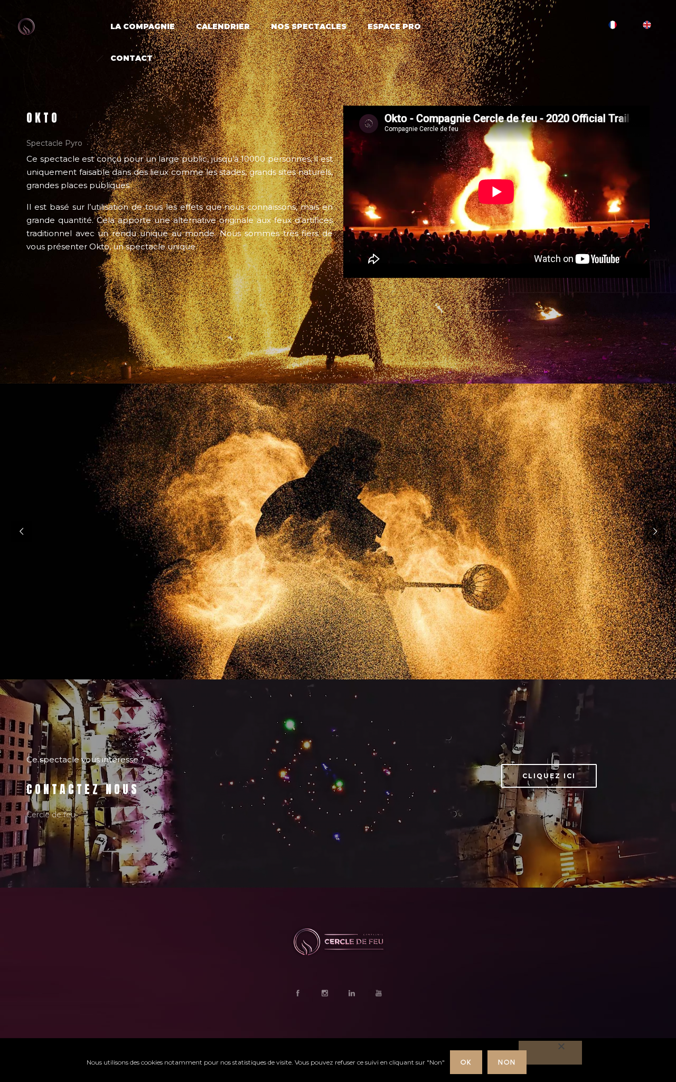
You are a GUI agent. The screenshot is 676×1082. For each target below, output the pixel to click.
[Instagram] (324, 993)
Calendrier (223, 26)
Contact (131, 58)
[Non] (550, 1053)
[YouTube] (378, 993)
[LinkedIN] (351, 993)
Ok (466, 1062)
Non (507, 1062)
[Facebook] (297, 993)
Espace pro (394, 26)
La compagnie (142, 26)
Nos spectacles (308, 26)
